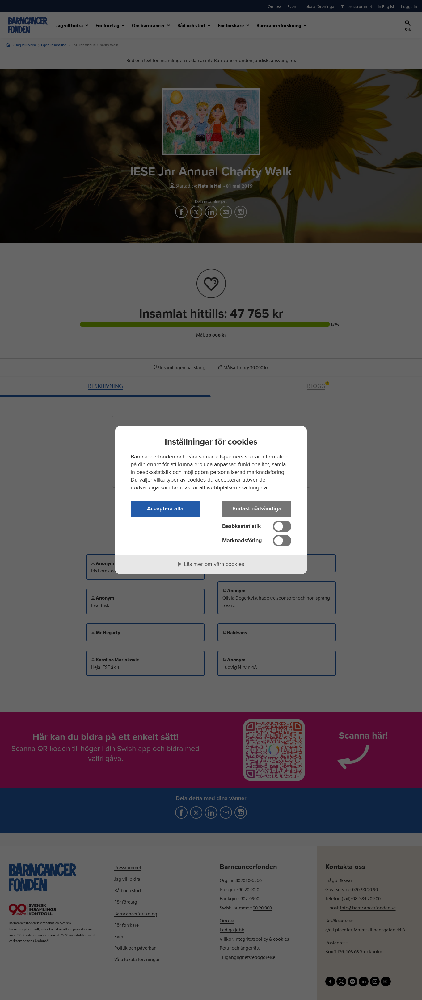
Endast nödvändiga (256, 508)
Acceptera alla (165, 508)
